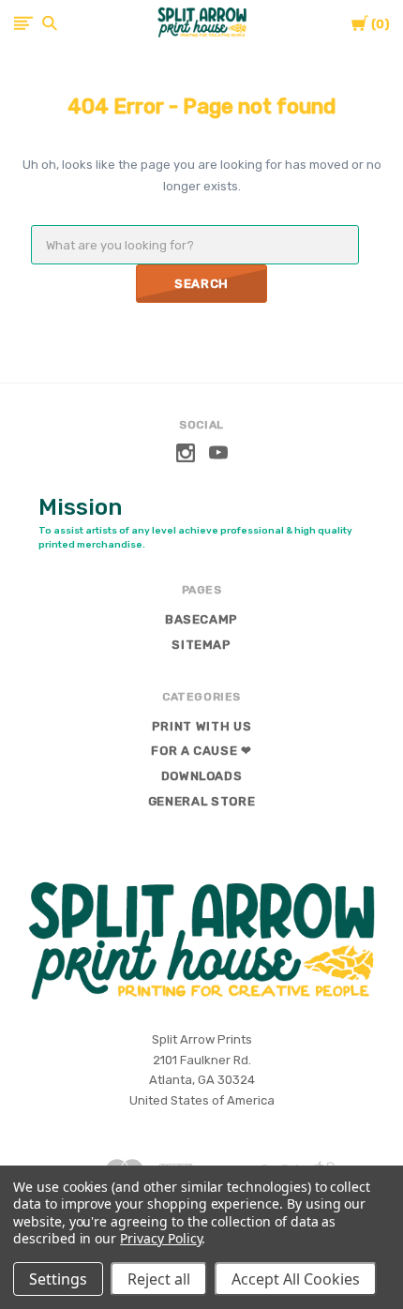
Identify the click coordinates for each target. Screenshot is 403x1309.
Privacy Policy (161, 1238)
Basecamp (201, 619)
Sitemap (201, 645)
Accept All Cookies (295, 1279)
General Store (201, 801)
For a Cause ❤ (201, 751)
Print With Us (201, 726)
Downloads (202, 776)
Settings (58, 1279)
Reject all (158, 1279)
